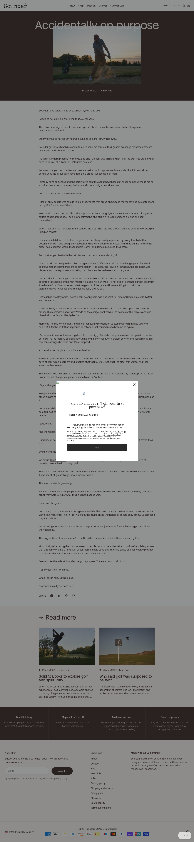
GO (97, 447)
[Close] (134, 384)
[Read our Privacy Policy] (125, 432)
